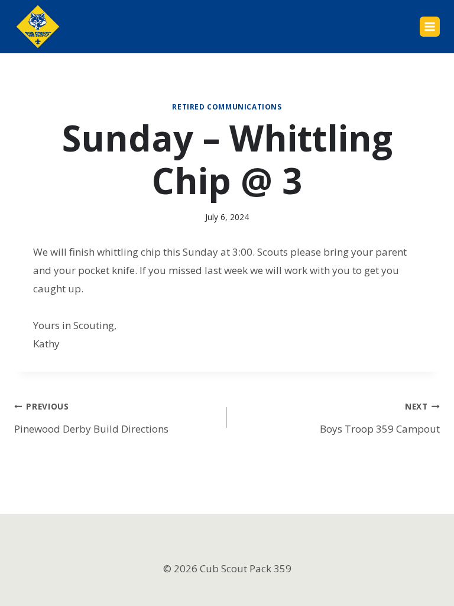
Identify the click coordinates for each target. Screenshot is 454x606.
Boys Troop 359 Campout (380, 418)
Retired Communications (226, 106)
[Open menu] (430, 27)
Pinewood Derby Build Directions (91, 418)
